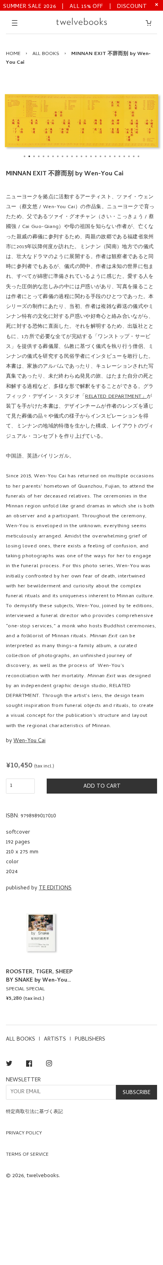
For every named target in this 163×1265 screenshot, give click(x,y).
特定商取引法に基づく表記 (34, 1112)
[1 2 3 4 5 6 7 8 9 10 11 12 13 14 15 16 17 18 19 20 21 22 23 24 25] (81, 120)
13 (81, 156)
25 (138, 156)
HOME (13, 54)
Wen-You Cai (29, 741)
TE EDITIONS (55, 888)
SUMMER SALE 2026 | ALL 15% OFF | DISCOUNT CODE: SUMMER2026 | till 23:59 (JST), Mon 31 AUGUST (75, 6)
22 (124, 156)
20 (115, 156)
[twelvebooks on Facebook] (29, 1064)
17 (100, 156)
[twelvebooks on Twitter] (9, 1064)
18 (105, 156)
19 (110, 156)
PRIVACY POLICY (24, 1134)
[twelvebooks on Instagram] (49, 1064)
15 (91, 156)
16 (96, 156)
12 (77, 156)
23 (129, 156)
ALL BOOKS (45, 54)
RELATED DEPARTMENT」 (116, 397)
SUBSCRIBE (136, 1093)
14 (86, 156)
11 (72, 156)
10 (67, 156)
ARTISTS (55, 1039)
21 (119, 156)
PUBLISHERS (90, 1039)
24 (134, 156)
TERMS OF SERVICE (27, 1155)
